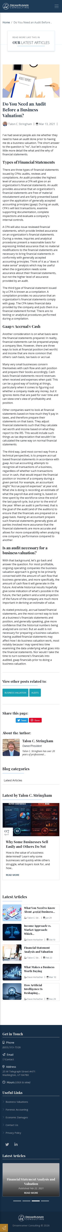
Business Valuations (17, 1101)
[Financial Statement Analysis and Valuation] (12, 952)
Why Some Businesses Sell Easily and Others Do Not (27, 844)
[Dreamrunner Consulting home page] (31, 1218)
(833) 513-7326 (11, 1047)
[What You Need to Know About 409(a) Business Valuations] (12, 912)
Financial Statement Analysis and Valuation (38, 949)
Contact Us (12, 1125)
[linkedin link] (16, 1144)
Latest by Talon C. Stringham (27, 795)
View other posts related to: (24, 681)
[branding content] (15, 6)
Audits (35, 692)
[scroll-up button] (58, 1228)
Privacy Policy (13, 1132)
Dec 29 (52, 998)
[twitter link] (7, 1144)
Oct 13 (52, 939)
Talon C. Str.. (33, 917)
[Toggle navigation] (55, 6)
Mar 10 (52, 977)
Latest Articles (35, 42)
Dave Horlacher (35, 939)
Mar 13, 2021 (47, 124)
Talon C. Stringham (37, 741)
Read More (12, 874)
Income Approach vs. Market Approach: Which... (37, 929)
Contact (9, 1059)
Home (6, 22)
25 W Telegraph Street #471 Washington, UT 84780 (19, 1073)
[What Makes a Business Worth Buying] (12, 972)
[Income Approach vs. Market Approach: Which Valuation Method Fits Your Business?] (12, 932)
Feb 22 (49, 957)
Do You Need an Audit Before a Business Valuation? (24, 109)
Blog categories (15, 768)
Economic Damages (17, 1117)
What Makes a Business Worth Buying (39, 969)
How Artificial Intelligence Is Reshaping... (33, 989)
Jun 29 (49, 917)
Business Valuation (15, 692)
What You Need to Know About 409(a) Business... (39, 910)
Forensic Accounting (17, 1109)
